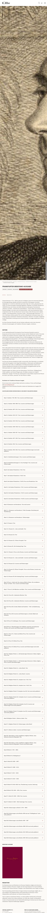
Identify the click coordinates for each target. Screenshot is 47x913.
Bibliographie (15, 289)
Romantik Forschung (21, 281)
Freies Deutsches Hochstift (7, 281)
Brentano (4, 289)
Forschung (15, 281)
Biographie (10, 289)
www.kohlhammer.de (9, 384)
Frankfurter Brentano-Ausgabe (31, 281)
